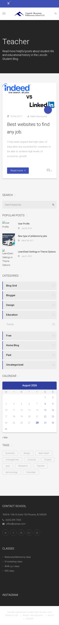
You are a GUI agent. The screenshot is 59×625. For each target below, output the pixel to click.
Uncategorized (14, 364)
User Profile (24, 223)
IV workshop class (13, 561)
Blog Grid (11, 285)
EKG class (9, 571)
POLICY (51, 615)
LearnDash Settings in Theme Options (37, 251)
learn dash (44, 453)
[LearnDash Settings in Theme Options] (8, 258)
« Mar (5, 437)
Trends (10, 324)
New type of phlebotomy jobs (32, 236)
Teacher (41, 466)
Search (55, 204)
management (12, 459)
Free (8, 335)
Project (47, 459)
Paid (8, 355)
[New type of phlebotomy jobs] (8, 239)
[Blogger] (48, 110)
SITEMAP (29, 619)
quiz (8, 466)
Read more (17, 170)
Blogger (10, 295)
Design (10, 305)
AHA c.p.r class (12, 566)
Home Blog (12, 345)
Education (12, 314)
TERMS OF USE (11, 615)
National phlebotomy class (18, 557)
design (26, 453)
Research (23, 466)
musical (32, 459)
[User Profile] (8, 225)
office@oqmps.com (15, 524)
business (10, 453)
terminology (12, 472)
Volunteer (31, 472)
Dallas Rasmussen (38, 116)
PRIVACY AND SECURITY (32, 615)
